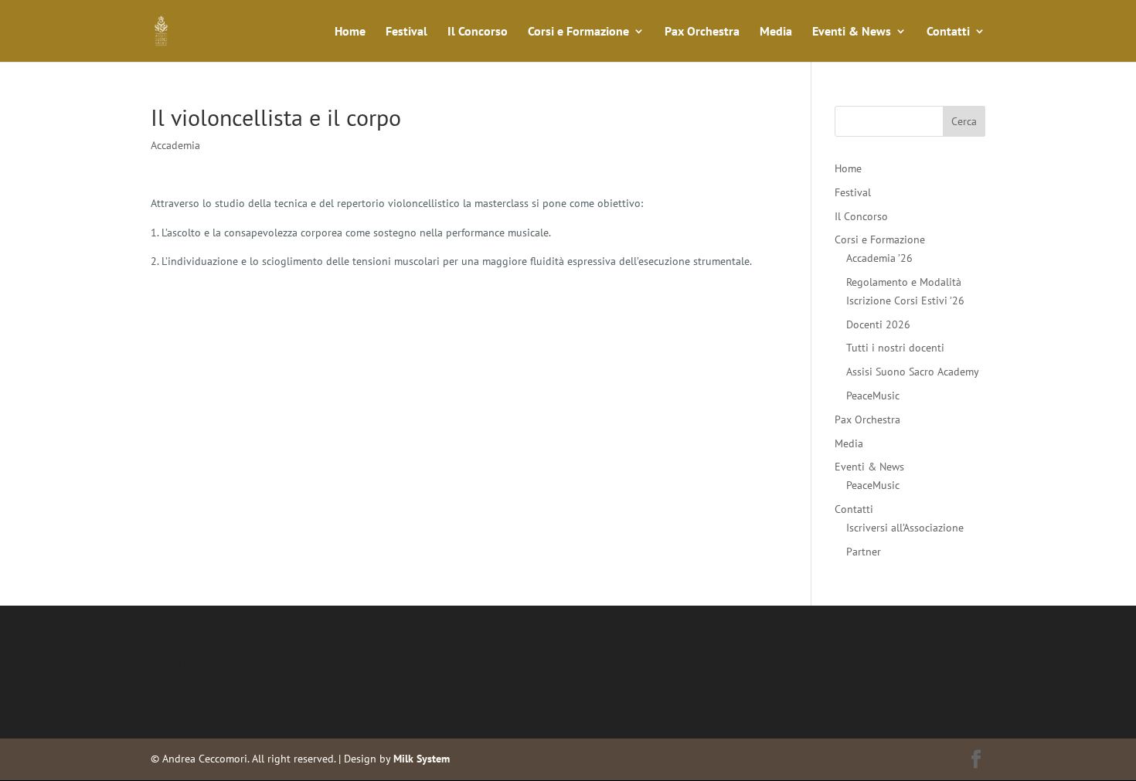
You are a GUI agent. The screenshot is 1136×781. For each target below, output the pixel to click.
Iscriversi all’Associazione (905, 528)
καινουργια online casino (210, 683)
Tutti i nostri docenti (895, 348)
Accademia (175, 145)
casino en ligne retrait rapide (219, 664)
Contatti (948, 32)
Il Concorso (477, 32)
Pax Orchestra (702, 32)
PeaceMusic (873, 395)
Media (776, 32)
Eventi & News (851, 32)
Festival (406, 32)
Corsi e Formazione (578, 32)
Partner (863, 552)
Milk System (421, 759)
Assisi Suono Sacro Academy (912, 372)
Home (350, 32)
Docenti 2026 (878, 324)
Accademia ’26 (879, 258)
